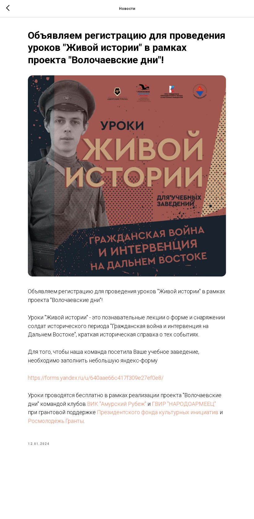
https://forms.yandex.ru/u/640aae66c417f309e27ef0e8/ (96, 378)
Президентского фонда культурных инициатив (157, 412)
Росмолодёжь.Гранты (56, 421)
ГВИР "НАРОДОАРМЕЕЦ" (184, 404)
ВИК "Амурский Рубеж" (116, 404)
